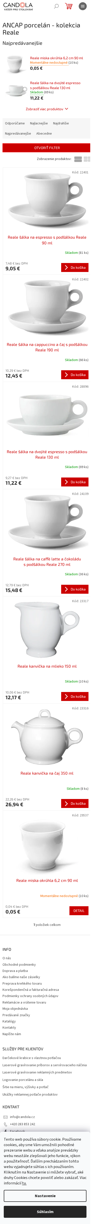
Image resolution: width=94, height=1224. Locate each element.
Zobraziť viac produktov (44, 109)
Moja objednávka (15, 1008)
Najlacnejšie (39, 123)
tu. (24, 1183)
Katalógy (9, 1021)
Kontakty (9, 1027)
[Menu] (83, 6)
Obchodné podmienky (19, 964)
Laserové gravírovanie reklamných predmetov (37, 1072)
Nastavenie (45, 1196)
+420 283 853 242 (22, 1124)
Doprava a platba (15, 970)
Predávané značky (16, 1015)
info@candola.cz (22, 1117)
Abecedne (44, 133)
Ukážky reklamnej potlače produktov (30, 1094)
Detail (78, 910)
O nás (7, 958)
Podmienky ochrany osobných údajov (30, 996)
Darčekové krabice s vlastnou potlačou (32, 1058)
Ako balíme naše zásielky (21, 977)
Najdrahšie (61, 123)
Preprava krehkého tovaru (22, 983)
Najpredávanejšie (18, 133)
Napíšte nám (12, 1034)
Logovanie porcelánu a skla (23, 1080)
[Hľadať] (56, 6)
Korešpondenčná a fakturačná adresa (31, 989)
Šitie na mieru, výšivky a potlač (26, 1087)
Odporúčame (15, 123)
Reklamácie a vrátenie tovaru (24, 1002)
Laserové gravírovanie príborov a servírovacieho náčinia (45, 1065)
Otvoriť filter (47, 148)
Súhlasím (45, 1212)
